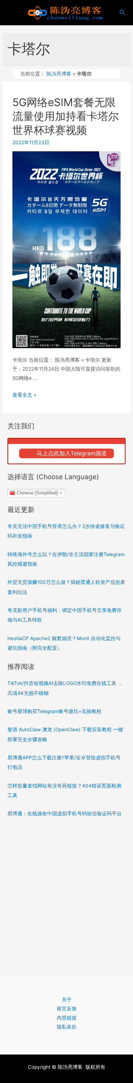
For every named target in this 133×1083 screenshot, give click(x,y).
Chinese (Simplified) (36, 492)
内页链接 (67, 1018)
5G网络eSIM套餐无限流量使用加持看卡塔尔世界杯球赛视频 (65, 116)
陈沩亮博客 (58, 74)
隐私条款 (67, 1027)
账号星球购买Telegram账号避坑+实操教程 (54, 711)
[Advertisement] (66, 894)
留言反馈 (67, 1008)
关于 (67, 1000)
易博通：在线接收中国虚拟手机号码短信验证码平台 (64, 813)
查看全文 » (24, 395)
